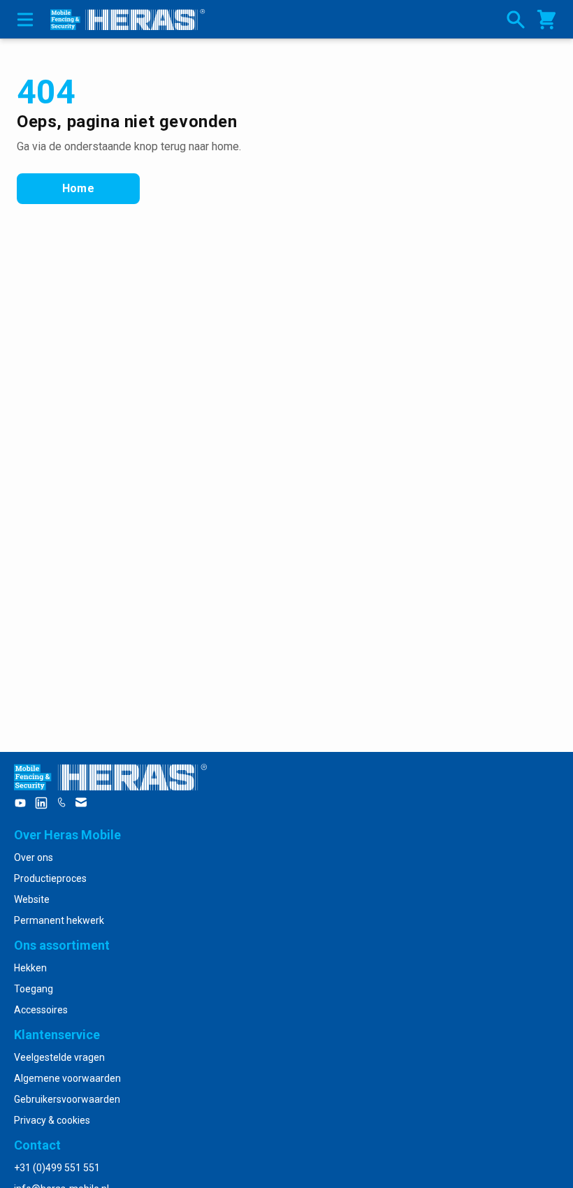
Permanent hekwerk (59, 920)
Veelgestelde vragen (59, 1057)
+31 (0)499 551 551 (57, 1167)
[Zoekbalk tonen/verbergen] (515, 19)
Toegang (33, 988)
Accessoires (41, 1009)
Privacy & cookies (52, 1120)
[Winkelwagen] (546, 19)
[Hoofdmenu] (25, 19)
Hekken (30, 967)
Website (32, 899)
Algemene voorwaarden (67, 1078)
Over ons (33, 857)
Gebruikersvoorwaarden (67, 1099)
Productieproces (50, 878)
